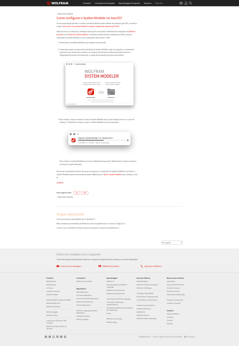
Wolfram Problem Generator (147, 285)
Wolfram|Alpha (142, 281)
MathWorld (141, 312)
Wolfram (147, 337)
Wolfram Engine (52, 312)
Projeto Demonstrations (146, 305)
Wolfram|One (51, 281)
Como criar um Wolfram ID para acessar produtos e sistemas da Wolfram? (87, 228)
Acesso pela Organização (176, 294)
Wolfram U (110, 281)
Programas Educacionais (116, 293)
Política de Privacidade (173, 337)
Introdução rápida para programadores (115, 303)
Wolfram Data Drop (144, 309)
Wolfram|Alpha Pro (53, 303)
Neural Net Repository (84, 302)
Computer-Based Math (145, 293)
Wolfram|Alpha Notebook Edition (58, 300)
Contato (170, 320)
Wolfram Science (143, 315)
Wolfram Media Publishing (146, 318)
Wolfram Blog (112, 322)
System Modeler (52, 294)
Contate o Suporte (174, 303)
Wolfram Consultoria (84, 281)
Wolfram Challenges (144, 288)
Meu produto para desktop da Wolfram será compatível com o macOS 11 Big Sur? (91, 223)
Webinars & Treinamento (116, 290)
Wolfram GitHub (82, 319)
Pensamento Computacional (147, 296)
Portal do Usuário (173, 288)
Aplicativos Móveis (53, 306)
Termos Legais (158, 337)
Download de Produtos (175, 285)
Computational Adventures (147, 300)
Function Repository (84, 295)
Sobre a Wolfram (173, 314)
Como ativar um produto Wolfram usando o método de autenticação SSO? (90, 26)
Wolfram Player (52, 315)
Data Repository (82, 292)
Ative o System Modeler (113, 174)
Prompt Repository (83, 305)
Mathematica (51, 285)
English (60, 182)
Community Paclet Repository (87, 298)
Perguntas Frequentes (175, 300)
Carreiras (170, 317)
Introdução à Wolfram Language (119, 299)
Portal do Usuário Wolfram (78, 34)
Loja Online (171, 281)
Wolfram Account (173, 291)
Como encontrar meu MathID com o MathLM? (75, 219)
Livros (109, 313)
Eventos (170, 324)
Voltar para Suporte (65, 14)
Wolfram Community (114, 319)
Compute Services (53, 291)
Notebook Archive (83, 316)
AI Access (49, 288)
